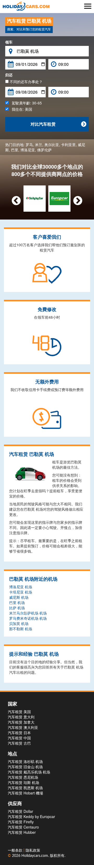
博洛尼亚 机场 (20, 586)
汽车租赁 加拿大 (21, 722)
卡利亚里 (68, 144)
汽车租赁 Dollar (20, 811)
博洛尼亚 (27, 149)
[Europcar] (59, 198)
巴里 (14, 149)
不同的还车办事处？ (26, 81)
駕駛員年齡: (25, 102)
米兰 (38, 144)
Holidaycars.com (34, 856)
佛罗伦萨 (44, 149)
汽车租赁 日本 (19, 732)
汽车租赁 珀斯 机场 (23, 782)
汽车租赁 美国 (19, 711)
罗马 (29, 144)
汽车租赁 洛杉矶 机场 (25, 761)
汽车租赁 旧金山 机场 (25, 766)
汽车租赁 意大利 (21, 716)
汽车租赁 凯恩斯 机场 (25, 787)
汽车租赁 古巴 (19, 743)
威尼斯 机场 (18, 597)
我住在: (20, 109)
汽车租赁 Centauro (23, 827)
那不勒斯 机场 (20, 628)
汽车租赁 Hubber (22, 832)
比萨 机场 (17, 607)
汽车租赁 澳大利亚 (23, 727)
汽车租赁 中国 (19, 737)
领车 (9, 42)
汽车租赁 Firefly (21, 821)
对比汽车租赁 (58, 124)
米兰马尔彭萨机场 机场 (28, 613)
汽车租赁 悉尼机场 (23, 777)
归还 (9, 74)
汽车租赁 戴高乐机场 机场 (29, 772)
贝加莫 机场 (18, 623)
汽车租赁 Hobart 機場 (25, 792)
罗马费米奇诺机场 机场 (28, 618)
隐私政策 (33, 850)
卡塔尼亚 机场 (20, 592)
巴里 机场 (17, 602)
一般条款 (16, 850)
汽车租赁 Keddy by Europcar (31, 816)
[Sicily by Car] (34, 198)
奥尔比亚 (51, 144)
